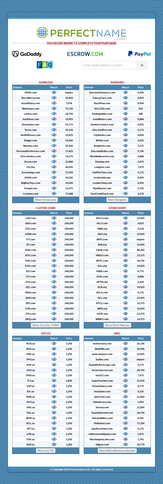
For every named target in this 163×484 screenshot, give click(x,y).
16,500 (69, 140)
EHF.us (31, 444)
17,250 (141, 423)
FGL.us (31, 412)
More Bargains (117, 199)
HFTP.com (102, 282)
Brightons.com (102, 146)
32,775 (141, 444)
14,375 (69, 156)
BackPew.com (102, 103)
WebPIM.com (102, 349)
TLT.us (30, 380)
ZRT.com (31, 303)
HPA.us (30, 354)
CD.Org (30, 167)
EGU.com (30, 266)
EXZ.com (31, 228)
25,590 (141, 349)
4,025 (141, 140)
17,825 (69, 151)
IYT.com (30, 239)
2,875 (141, 161)
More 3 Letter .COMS (46, 325)
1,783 (141, 439)
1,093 (141, 402)
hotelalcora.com (102, 402)
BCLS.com (102, 218)
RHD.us (30, 375)
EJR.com (30, 308)
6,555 (141, 92)
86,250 (141, 250)
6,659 (141, 103)
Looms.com (30, 114)
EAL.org (102, 266)
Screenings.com (30, 172)
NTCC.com (102, 303)
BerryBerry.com (30, 98)
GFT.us (31, 428)
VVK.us (30, 439)
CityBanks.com (102, 135)
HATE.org (102, 313)
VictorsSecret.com (102, 370)
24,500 (69, 183)
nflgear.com (102, 444)
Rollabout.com (102, 423)
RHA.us (30, 349)
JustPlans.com (30, 119)
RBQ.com (30, 292)
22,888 (69, 161)
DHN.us (30, 397)
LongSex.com (102, 167)
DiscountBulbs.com (102, 151)
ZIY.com (30, 244)
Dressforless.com (30, 156)
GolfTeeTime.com (102, 172)
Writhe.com (102, 140)
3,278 (141, 193)
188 (141, 114)
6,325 (141, 391)
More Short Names (117, 325)
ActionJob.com (102, 177)
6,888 (141, 119)
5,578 (141, 228)
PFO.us (31, 359)
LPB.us (31, 434)
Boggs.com (30, 140)
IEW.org (102, 244)
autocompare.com (102, 354)
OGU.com (30, 223)
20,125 (69, 130)
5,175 (141, 130)
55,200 (69, 146)
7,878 (69, 103)
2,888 (141, 156)
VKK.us (30, 407)
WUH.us (30, 418)
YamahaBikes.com (102, 418)
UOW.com (30, 234)
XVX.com (30, 282)
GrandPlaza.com (30, 103)
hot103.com (102, 375)
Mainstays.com (30, 108)
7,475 (141, 167)
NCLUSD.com (102, 108)
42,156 (141, 343)
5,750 (141, 151)
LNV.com (31, 218)
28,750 (69, 114)
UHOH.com (30, 177)
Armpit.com (30, 188)
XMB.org (102, 228)
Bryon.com (30, 161)
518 (141, 108)
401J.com (102, 223)
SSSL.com (102, 276)
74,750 (69, 108)
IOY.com (30, 271)
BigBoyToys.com (30, 183)
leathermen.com (102, 343)
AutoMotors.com (102, 119)
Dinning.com (102, 161)
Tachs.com (30, 130)
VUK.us (30, 365)
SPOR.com (30, 92)
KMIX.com (102, 271)
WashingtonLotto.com (102, 439)
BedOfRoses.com (31, 135)
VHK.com (30, 260)
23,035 (141, 380)
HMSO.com (102, 255)
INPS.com (102, 239)
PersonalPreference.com (30, 151)
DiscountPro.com (102, 130)
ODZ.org (102, 234)
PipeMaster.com (102, 188)
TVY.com (31, 276)
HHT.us (31, 402)
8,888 (141, 276)
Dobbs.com (102, 359)
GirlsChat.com (102, 397)
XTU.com (30, 313)
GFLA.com (102, 292)
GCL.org (102, 298)
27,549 (69, 172)
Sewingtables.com (102, 114)
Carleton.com (30, 193)
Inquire (69, 92)
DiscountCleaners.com (102, 92)
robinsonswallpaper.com (102, 434)
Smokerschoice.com (102, 124)
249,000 (69, 218)
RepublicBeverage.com (102, 365)
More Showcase (45, 199)
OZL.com (31, 287)
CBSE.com (102, 250)
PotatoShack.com (102, 386)
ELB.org (102, 287)
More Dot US (46, 450)
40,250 (69, 167)
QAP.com (30, 298)
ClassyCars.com (102, 98)
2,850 (69, 380)
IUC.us (30, 391)
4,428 (141, 282)
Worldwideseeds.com (102, 156)
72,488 (69, 193)
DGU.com (30, 250)
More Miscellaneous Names (117, 450)
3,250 (69, 343)
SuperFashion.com (102, 380)
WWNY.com (102, 319)
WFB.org (102, 308)
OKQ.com (30, 319)
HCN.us (30, 343)
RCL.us (30, 423)
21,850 (141, 397)
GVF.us (31, 386)
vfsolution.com (102, 391)
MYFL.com (102, 260)
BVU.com (30, 255)
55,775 (69, 124)
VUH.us (30, 370)
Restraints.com (30, 124)
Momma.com (30, 146)
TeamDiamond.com (102, 412)
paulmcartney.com (102, 428)
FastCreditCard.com (102, 193)
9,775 (141, 271)
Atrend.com (102, 407)
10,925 (69, 98)
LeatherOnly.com (102, 183)
